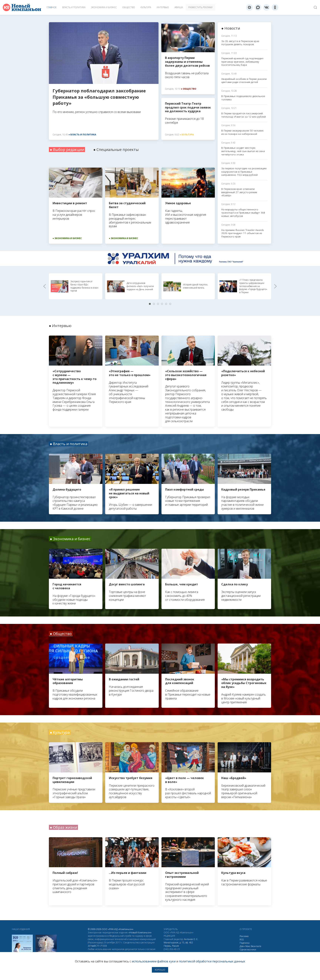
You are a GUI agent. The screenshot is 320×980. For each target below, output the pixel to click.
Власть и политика (73, 7)
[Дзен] (249, 7)
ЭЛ (97, 945)
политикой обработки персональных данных (212, 961)
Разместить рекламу (200, 7)
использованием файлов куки (154, 961)
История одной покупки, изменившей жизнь (195, 286)
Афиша (178, 7)
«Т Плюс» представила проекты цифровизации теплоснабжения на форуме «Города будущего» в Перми (253, 286)
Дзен (242, 946)
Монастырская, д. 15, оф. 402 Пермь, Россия (178, 944)
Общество (128, 7)
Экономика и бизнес (104, 7)
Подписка (244, 942)
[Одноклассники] (275, 7)
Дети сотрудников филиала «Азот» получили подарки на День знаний (140, 286)
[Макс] (258, 7)
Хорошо (160, 969)
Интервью (163, 7)
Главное (52, 7)
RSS (242, 939)
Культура (146, 7)
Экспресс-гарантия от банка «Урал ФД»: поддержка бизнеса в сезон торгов (84, 286)
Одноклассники (248, 949)
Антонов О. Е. (191, 939)
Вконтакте (256, 946)
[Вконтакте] (266, 7)
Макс (247, 946)
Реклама (244, 936)
